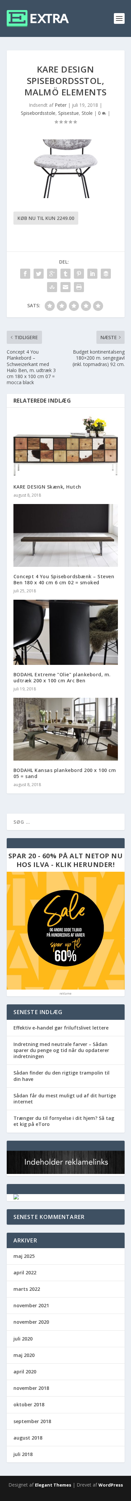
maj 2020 (24, 1355)
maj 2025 (24, 1256)
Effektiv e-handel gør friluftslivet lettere (60, 1028)
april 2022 (24, 1272)
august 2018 (27, 1438)
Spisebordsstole (38, 113)
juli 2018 (23, 1454)
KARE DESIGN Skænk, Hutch (47, 487)
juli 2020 (23, 1338)
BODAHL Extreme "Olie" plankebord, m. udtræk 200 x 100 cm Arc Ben (62, 677)
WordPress (110, 1485)
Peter (61, 105)
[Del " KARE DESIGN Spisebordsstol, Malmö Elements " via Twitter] (38, 273)
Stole (87, 113)
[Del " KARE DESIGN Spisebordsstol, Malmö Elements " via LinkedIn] (92, 273)
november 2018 (31, 1388)
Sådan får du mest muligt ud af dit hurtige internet (64, 1098)
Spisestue (68, 113)
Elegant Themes (53, 1485)
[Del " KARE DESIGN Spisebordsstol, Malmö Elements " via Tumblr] (65, 273)
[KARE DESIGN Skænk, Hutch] (65, 445)
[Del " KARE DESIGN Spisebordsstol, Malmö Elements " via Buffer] (106, 273)
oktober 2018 (28, 1404)
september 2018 (32, 1421)
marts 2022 (26, 1289)
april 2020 (24, 1371)
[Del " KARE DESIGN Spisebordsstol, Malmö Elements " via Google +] (52, 273)
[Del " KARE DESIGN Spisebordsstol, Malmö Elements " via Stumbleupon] (52, 287)
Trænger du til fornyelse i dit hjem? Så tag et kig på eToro (63, 1121)
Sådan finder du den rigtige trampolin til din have (61, 1076)
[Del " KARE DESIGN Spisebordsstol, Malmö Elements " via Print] (79, 287)
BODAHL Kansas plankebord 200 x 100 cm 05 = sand (64, 773)
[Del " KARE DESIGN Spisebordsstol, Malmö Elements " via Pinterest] (79, 273)
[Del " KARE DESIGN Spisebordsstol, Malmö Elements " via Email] (65, 287)
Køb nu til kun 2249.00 (45, 218)
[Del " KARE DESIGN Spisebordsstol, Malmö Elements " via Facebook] (25, 273)
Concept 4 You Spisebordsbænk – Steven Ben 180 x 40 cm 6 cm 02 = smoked (64, 579)
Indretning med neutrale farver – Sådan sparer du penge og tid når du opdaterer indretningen (61, 1050)
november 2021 (31, 1305)
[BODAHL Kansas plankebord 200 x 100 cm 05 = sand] (65, 729)
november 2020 (31, 1322)
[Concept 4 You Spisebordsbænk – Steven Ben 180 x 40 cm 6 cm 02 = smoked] (65, 535)
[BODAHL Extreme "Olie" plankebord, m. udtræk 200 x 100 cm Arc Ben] (65, 632)
